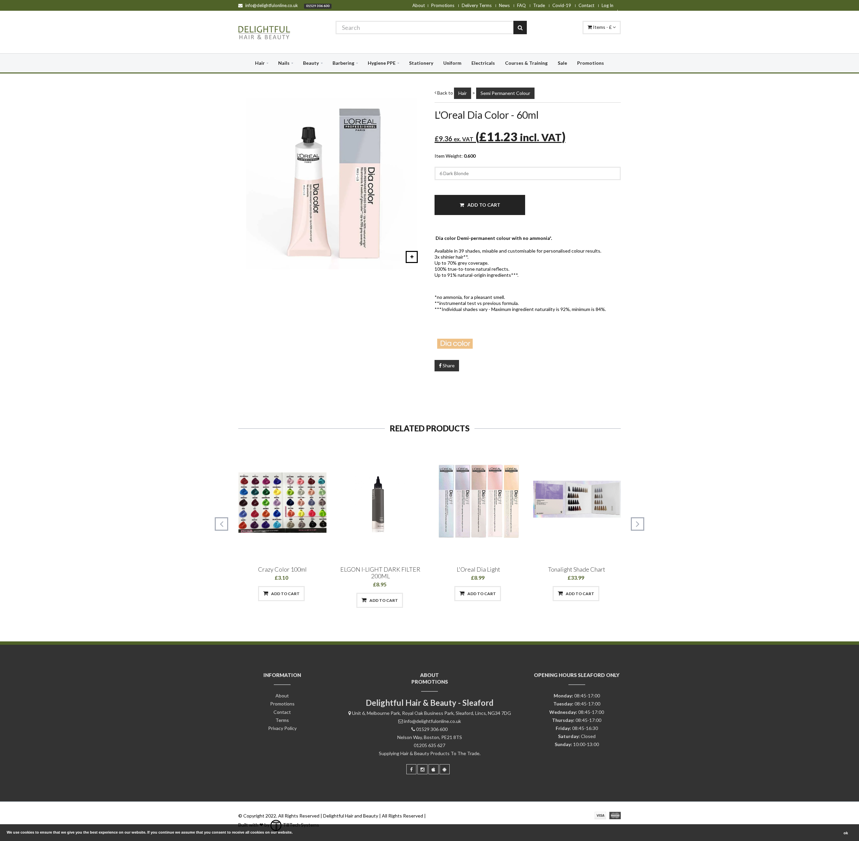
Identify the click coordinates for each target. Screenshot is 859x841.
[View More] (316, 593)
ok (846, 833)
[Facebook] (411, 769)
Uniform (452, 63)
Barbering (343, 63)
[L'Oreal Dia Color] (528, 342)
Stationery (421, 63)
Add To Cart (483, 205)
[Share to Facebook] (247, 593)
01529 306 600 (318, 6)
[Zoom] (412, 257)
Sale (562, 63)
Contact (586, 5)
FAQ (521, 5)
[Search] (520, 27)
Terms (282, 720)
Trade (539, 5)
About (418, 5)
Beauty (311, 63)
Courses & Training (526, 63)
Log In (607, 5)
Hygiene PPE (382, 63)
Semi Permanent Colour (505, 93)
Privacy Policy (282, 728)
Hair (260, 63)
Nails (284, 63)
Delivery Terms (477, 5)
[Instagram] (422, 769)
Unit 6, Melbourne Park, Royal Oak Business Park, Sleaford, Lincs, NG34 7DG (431, 713)
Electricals (483, 63)
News (504, 5)
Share (448, 365)
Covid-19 (561, 5)
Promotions (442, 5)
